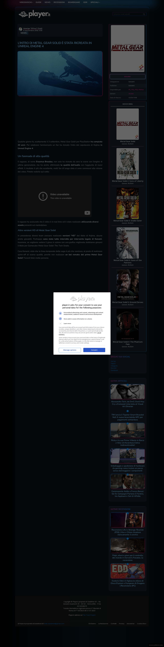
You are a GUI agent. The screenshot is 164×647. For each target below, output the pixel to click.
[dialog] (82, 323)
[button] (82, 323)
